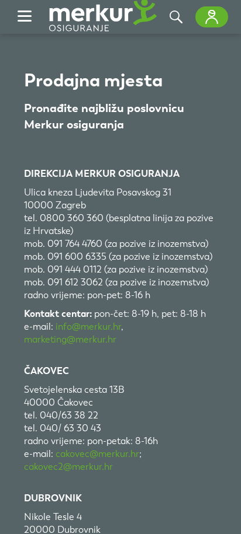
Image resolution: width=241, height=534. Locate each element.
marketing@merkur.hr (70, 339)
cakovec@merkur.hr (97, 454)
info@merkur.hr (88, 326)
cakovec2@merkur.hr (68, 466)
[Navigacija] (24, 17)
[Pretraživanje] (176, 17)
